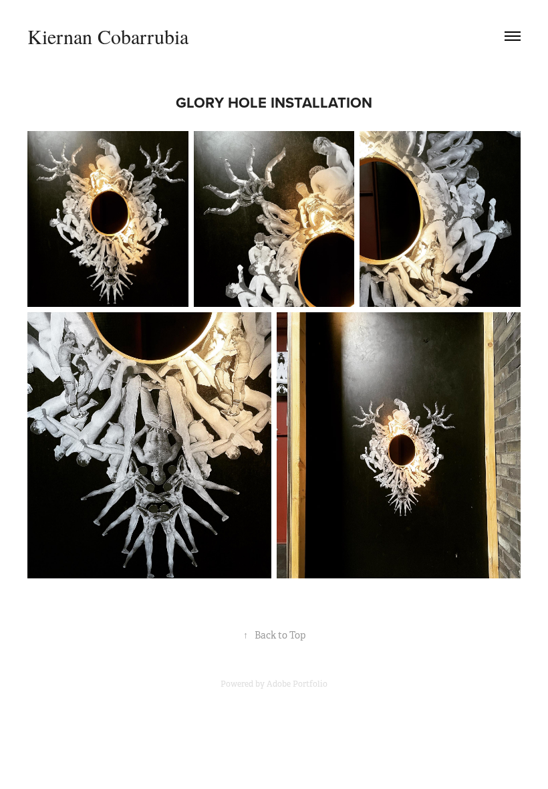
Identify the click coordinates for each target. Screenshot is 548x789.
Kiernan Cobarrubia (107, 36)
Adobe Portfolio (297, 684)
